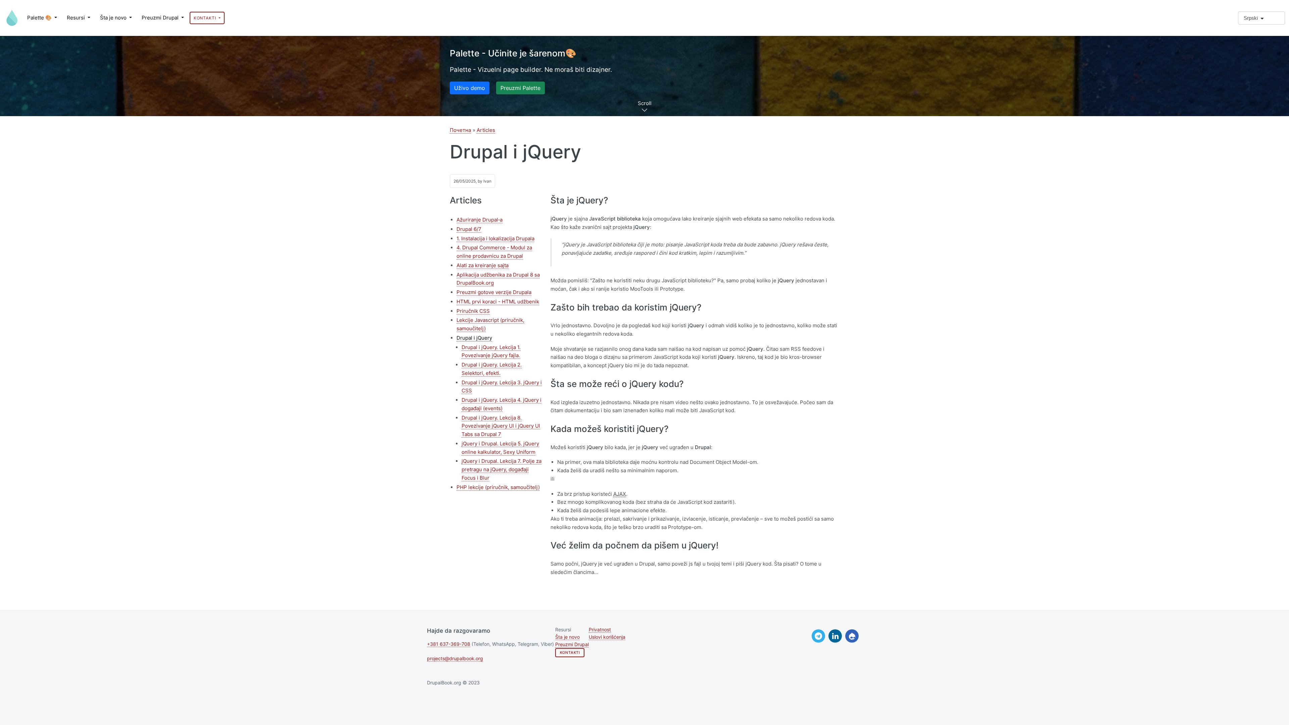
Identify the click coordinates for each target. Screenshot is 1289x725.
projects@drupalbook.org (455, 658)
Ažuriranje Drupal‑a (480, 219)
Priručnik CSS (473, 311)
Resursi (76, 17)
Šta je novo (114, 17)
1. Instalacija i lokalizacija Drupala (495, 238)
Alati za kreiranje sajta (483, 265)
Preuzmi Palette (520, 88)
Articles (486, 130)
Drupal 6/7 (469, 229)
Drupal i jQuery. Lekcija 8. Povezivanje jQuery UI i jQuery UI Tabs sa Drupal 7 (501, 426)
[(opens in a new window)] (818, 636)
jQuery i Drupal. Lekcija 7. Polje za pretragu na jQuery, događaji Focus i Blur (501, 469)
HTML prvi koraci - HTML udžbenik (498, 301)
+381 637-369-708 (448, 644)
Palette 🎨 (40, 17)
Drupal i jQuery (474, 338)
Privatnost (600, 629)
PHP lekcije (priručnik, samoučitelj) (498, 487)
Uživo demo (469, 88)
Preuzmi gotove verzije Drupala (494, 292)
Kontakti (206, 17)
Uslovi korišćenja (607, 637)
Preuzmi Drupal (161, 17)
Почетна (460, 130)
